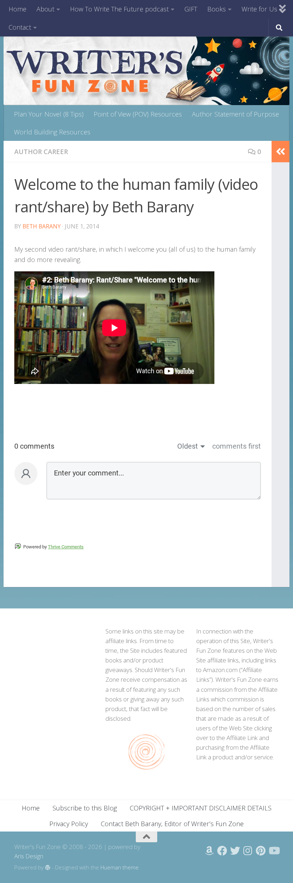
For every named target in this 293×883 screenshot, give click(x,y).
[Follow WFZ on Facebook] (222, 851)
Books (216, 9)
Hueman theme (119, 867)
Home (17, 9)
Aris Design (28, 856)
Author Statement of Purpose (235, 114)
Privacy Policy (68, 823)
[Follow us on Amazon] (209, 851)
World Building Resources (52, 132)
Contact (20, 27)
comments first (236, 446)
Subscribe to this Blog (85, 808)
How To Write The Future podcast (119, 9)
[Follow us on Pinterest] (261, 851)
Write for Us (259, 9)
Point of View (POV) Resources (138, 114)
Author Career (41, 151)
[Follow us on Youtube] (274, 851)
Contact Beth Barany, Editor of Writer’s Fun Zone (172, 823)
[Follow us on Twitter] (235, 851)
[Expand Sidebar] (280, 151)
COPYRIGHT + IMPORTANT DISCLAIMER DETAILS (201, 808)
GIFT (190, 9)
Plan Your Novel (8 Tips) (49, 114)
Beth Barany (42, 226)
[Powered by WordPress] (47, 867)
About (45, 9)
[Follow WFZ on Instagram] (248, 851)
